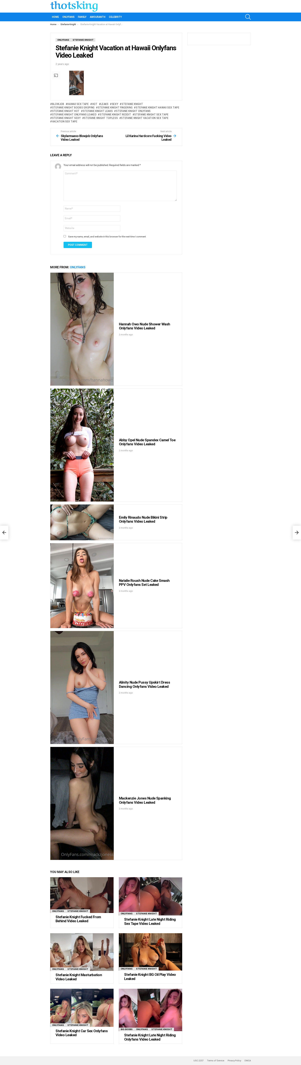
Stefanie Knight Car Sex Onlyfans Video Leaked (82, 1033)
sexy (115, 104)
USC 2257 (198, 1060)
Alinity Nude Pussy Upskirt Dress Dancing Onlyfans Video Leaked (144, 684)
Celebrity (115, 17)
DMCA (248, 1060)
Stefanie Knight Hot (66, 111)
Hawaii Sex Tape (78, 104)
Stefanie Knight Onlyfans (133, 111)
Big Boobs (127, 1029)
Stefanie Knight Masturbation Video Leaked (79, 977)
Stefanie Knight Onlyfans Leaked (74, 114)
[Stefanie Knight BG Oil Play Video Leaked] (150, 952)
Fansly (82, 17)
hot (95, 104)
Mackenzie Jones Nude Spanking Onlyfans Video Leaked (145, 800)
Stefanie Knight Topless (101, 118)
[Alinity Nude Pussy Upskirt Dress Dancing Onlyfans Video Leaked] (82, 687)
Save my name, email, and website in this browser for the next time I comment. (107, 236)
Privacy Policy (234, 1060)
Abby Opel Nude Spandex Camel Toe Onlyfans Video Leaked (147, 442)
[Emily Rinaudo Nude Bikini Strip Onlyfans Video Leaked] (82, 522)
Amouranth (97, 17)
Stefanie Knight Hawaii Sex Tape (157, 107)
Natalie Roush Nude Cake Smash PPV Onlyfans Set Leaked (144, 582)
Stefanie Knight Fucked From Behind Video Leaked (78, 919)
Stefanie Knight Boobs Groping (73, 107)
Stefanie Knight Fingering (115, 107)
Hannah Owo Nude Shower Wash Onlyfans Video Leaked (144, 326)
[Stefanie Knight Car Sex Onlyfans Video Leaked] (82, 1008)
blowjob (58, 104)
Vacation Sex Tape (64, 121)
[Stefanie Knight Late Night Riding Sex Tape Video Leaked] (150, 896)
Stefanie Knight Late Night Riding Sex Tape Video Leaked (150, 921)
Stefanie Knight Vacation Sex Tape (144, 118)
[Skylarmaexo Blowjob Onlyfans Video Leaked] (4, 533)
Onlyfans (68, 17)
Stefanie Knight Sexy (66, 118)
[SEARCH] (248, 17)
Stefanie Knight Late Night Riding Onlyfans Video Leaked (150, 1037)
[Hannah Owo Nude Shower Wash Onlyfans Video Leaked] (82, 329)
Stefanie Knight (132, 104)
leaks (105, 104)
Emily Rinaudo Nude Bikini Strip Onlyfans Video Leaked (143, 519)
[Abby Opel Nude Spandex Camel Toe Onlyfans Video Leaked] (82, 445)
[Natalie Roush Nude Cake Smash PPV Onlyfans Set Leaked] (82, 585)
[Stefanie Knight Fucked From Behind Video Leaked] (82, 895)
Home (55, 17)
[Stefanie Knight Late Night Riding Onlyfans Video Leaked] (150, 1010)
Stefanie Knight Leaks (98, 111)
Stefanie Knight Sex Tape (151, 114)
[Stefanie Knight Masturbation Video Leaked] (82, 952)
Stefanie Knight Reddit (115, 114)
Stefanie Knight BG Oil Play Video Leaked (150, 976)
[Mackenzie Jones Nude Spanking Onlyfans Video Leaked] (82, 803)
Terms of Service (215, 1060)
